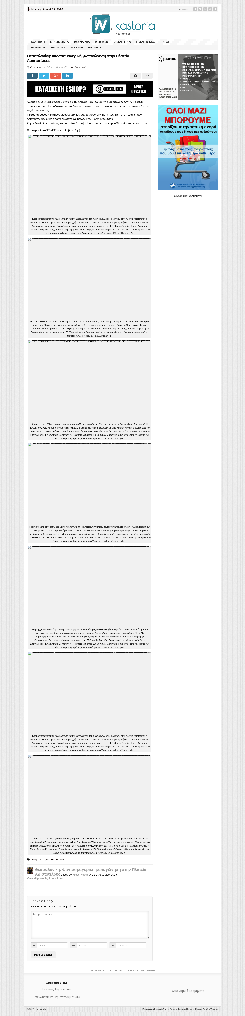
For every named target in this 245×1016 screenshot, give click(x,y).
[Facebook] (195, 9)
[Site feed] (215, 9)
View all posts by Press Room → (47, 878)
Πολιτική (37, 42)
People (168, 42)
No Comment (78, 67)
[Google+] (205, 9)
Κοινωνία (82, 42)
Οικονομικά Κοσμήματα (188, 195)
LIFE (183, 42)
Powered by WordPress (189, 1009)
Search (185, 9)
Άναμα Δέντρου (40, 859)
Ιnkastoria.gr (42, 1009)
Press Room (36, 67)
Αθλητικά (122, 42)
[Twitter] (200, 9)
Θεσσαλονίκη (59, 859)
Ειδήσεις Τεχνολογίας (57, 989)
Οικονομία (59, 42)
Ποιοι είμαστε (37, 47)
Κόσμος (102, 42)
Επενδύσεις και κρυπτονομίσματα (57, 997)
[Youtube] (210, 9)
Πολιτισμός (146, 42)
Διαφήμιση (76, 47)
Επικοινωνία (58, 47)
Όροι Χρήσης (95, 47)
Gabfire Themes (210, 1009)
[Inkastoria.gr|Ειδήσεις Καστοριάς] (122, 24)
